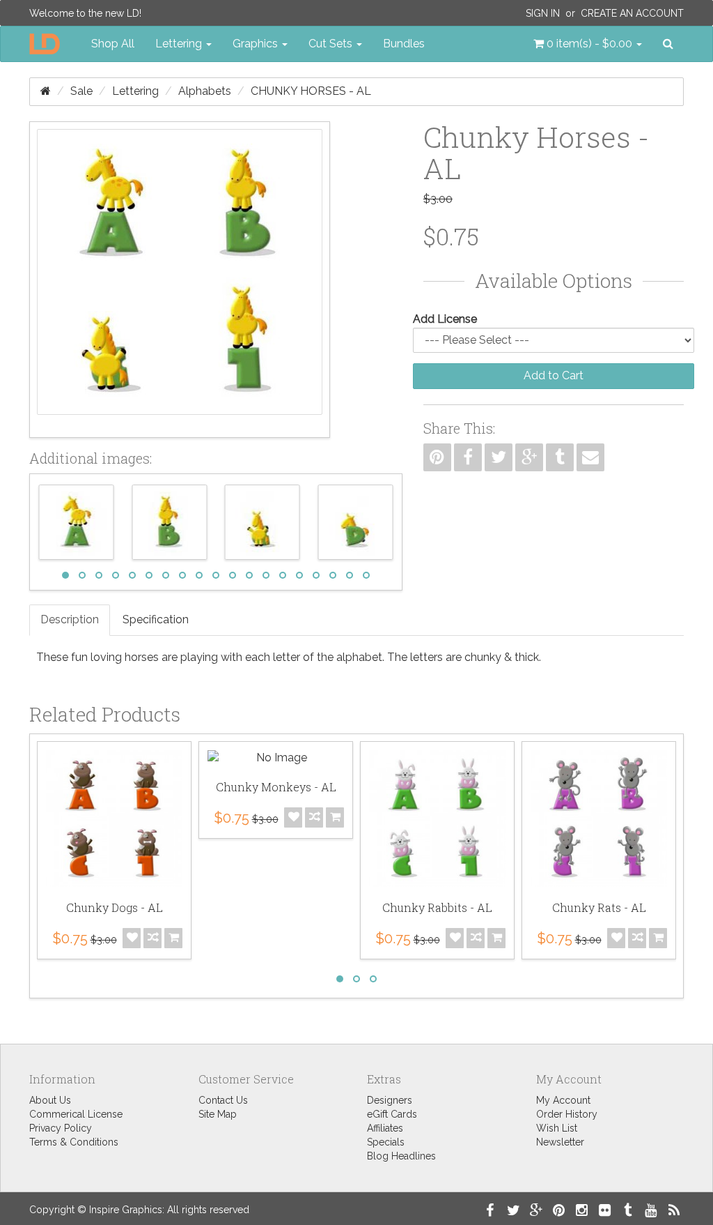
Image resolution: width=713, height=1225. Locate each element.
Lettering (135, 91)
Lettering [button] (180, 43)
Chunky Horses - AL (311, 91)
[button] (587, 43)
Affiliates (385, 1128)
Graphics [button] (257, 43)
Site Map (217, 1114)
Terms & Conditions (73, 1142)
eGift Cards (392, 1114)
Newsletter (560, 1142)
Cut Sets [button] (331, 43)
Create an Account (632, 13)
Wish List (556, 1128)
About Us (50, 1100)
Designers (389, 1100)
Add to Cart (553, 375)
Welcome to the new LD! (85, 13)
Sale (81, 91)
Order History (566, 1114)
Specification (156, 619)
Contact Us (223, 1100)
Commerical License (76, 1114)
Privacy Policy (60, 1128)
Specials (386, 1142)
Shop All (112, 43)
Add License (445, 319)
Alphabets (204, 91)
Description (69, 619)
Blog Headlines (401, 1156)
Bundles (404, 43)
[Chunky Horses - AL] (179, 279)
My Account (563, 1100)
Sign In (543, 13)
